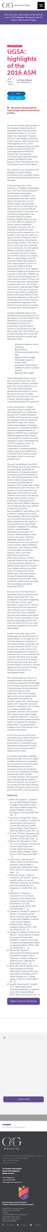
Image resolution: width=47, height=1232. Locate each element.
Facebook (10, 1225)
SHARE (18, 93)
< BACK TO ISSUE (23, 1099)
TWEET (18, 98)
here (34, 20)
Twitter (24, 1225)
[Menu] (41, 5)
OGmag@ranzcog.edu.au (12, 1182)
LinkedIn (37, 1225)
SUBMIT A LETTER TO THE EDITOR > (23, 1001)
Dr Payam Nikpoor (24, 80)
